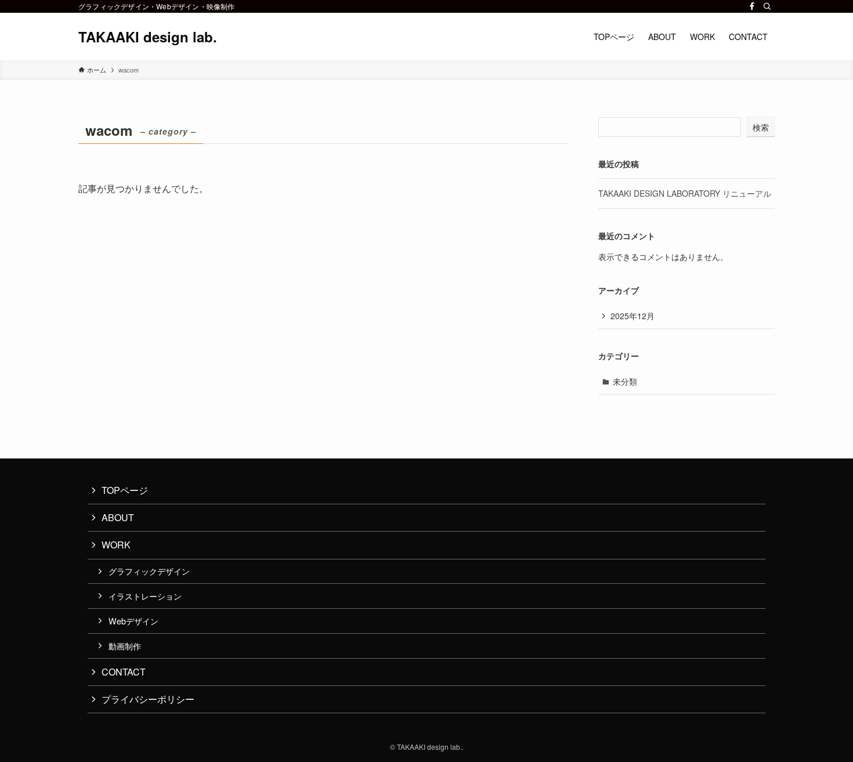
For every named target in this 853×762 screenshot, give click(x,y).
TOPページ (125, 490)
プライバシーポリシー (148, 699)
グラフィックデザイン (149, 571)
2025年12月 (632, 316)
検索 (761, 127)
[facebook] (752, 6)
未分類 (625, 381)
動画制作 (125, 646)
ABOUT (118, 517)
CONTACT (124, 671)
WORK (116, 544)
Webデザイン (133, 621)
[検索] (767, 6)
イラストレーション (145, 596)
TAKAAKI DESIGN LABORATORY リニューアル (684, 193)
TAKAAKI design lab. (147, 37)
